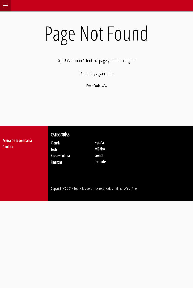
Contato (8, 146)
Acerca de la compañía (17, 140)
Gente (99, 155)
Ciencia (55, 143)
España (99, 142)
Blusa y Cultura (60, 155)
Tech (54, 149)
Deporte (100, 161)
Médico (100, 149)
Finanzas (56, 162)
